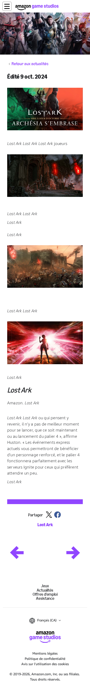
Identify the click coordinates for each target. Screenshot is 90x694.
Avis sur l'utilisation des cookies (45, 664)
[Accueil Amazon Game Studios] (37, 7)
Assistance (45, 598)
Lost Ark (45, 525)
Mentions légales (45, 653)
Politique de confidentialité (45, 658)
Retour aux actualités (30, 64)
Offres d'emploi (45, 594)
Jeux (45, 586)
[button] (7, 6)
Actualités (45, 590)
